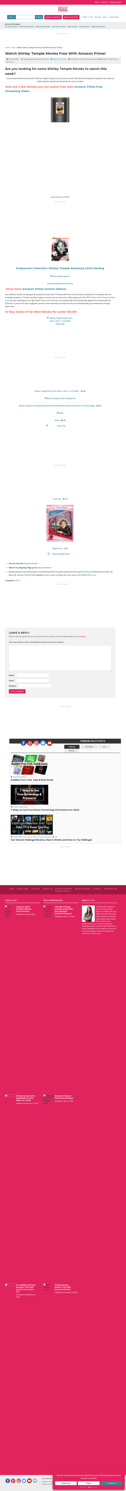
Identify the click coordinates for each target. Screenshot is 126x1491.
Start (91, 17)
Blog (97, 2)
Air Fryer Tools (59, 27)
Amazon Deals (30, 563)
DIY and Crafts (11, 27)
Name (12, 675)
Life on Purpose (39, 837)
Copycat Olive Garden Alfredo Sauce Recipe (24, 909)
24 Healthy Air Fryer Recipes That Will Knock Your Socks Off (26, 1288)
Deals (104, 17)
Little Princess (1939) (60, 197)
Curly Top (57, 499)
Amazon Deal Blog (19, 777)
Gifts (13, 47)
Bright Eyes (57, 548)
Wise (20, 837)
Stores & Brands (63, 889)
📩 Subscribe (113, 17)
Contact (105, 2)
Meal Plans (72, 27)
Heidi (57, 420)
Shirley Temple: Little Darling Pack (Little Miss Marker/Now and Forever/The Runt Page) (57, 406)
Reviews (48, 837)
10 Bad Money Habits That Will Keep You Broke (63, 1287)
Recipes (98, 17)
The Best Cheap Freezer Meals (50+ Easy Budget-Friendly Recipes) (64, 910)
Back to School (71, 17)
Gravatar (82, 636)
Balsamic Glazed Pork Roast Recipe (64, 1097)
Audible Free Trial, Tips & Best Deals (32, 780)
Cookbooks (84, 27)
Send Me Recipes (98, 27)
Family (15, 807)
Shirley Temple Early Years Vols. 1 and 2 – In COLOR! (57, 391)
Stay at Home (28, 837)
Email (12, 680)
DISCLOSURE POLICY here (87, 575)
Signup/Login (115, 2)
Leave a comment (60, 59)
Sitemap (97, 889)
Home (85, 17)
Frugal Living (23, 807)
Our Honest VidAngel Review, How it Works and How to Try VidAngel (51, 840)
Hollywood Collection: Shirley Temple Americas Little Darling (60, 268)
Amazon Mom (44, 567)
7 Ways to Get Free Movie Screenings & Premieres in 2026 (45, 810)
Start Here (22, 889)
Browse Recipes (27, 27)
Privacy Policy (63, 891)
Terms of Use (110, 889)
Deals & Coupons (53, 17)
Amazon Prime (23, 575)
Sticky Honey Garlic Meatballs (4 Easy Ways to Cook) (25, 1098)
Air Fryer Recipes (42, 27)
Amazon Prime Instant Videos (43, 289)
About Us (47, 889)
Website (12, 686)
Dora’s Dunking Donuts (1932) (60, 283)
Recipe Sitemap (82, 889)
